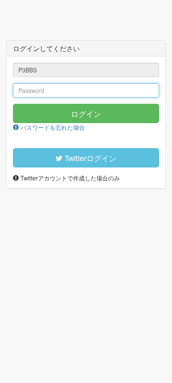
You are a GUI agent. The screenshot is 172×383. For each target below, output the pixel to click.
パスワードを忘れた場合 (52, 127)
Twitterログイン (89, 157)
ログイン (86, 113)
